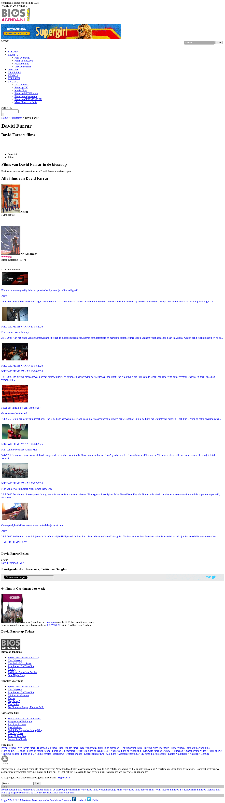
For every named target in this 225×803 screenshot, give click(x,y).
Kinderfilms (20, 90)
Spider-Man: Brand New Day (23, 657)
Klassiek (194, 753)
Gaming (205, 753)
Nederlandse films (68, 747)
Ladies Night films (177, 753)
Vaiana (11, 698)
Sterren (144, 789)
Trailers (39, 789)
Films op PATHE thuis (26, 93)
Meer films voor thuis (25, 102)
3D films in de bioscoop (153, 753)
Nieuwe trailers (11, 753)
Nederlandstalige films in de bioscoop (99, 747)
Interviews (58, 753)
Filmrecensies (44, 753)
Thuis (152, 789)
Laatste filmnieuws (94, 753)
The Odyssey (15, 660)
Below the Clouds (17, 739)
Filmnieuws (29, 789)
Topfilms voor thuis (131, 747)
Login (4, 800)
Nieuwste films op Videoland (126, 750)
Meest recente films (128, 753)
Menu (4, 786)
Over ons (66, 800)
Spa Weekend (15, 727)
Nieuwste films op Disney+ (157, 750)
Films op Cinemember (63, 750)
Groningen (50, 622)
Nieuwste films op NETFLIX (92, 750)
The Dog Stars (15, 733)
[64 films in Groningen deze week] (12, 608)
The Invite (13, 704)
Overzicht (13, 154)
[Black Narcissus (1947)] (10, 253)
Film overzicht (21, 57)
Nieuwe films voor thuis (156, 747)
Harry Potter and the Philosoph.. (24, 718)
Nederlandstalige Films (110, 789)
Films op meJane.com (38, 750)
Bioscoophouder (40, 800)
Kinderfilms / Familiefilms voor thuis (190, 747)
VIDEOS (13, 75)
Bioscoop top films (47, 747)
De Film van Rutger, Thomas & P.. (26, 707)
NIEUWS (13, 69)
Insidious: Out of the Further (22, 672)
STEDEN (13, 51)
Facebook (81, 800)
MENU (5, 41)
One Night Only (16, 675)
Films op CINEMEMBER (28, 99)
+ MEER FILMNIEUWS (14, 542)
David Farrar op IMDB (13, 562)
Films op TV (21, 87)
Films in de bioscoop (54, 789)
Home (4, 117)
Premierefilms (21, 63)
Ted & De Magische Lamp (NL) (25, 730)
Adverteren (25, 800)
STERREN (14, 78)
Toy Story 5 (14, 701)
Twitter (95, 800)
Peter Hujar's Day (17, 736)
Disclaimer (55, 800)
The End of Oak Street (19, 663)
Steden (11, 789)
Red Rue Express (17, 724)
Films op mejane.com (25, 96)
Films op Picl (215, 750)
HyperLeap (64, 777)
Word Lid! (13, 800)
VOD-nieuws (21, 84)
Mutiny (11, 669)
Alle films (111, 753)
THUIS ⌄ (13, 81)
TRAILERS (14, 72)
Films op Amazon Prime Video (190, 750)
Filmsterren (16, 117)
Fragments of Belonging (20, 721)
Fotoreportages (74, 753)
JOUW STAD (53, 625)
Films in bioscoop (23, 60)
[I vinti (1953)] (10, 211)
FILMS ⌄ (13, 54)
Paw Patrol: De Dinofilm (21, 666)
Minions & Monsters (18, 695)
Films (11, 157)
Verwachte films (22, 66)
